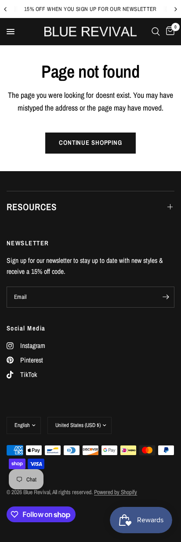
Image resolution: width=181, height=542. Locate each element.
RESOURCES (32, 207)
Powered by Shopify (115, 492)
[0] (168, 31)
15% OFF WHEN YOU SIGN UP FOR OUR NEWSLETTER (90, 9)
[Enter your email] (165, 297)
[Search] (155, 31)
